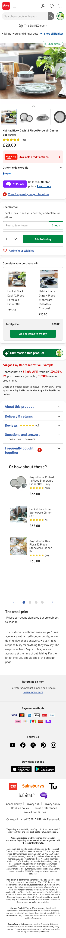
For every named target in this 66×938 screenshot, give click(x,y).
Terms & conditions (34, 812)
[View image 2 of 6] (26, 117)
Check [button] (56, 225)
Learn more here (33, 692)
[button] (53, 44)
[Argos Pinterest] (43, 745)
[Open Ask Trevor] (60, 16)
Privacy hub (33, 803)
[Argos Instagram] (53, 745)
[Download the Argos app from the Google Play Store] (44, 771)
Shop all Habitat (53, 33)
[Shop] (14, 6)
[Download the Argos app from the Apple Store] (21, 771)
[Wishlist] (51, 6)
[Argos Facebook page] (23, 745)
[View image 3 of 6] (43, 117)
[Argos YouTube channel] (12, 745)
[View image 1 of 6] (9, 117)
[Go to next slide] (61, 73)
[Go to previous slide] (5, 73)
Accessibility (14, 803)
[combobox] (25, 16)
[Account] (43, 6)
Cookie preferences (45, 808)
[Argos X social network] (33, 745)
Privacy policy (51, 803)
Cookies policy (20, 808)
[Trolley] (60, 6)
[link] (33, 193)
